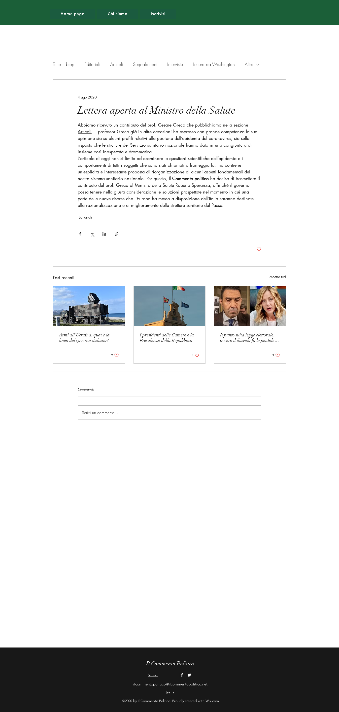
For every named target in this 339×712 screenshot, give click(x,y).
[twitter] (189, 675)
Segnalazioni (145, 64)
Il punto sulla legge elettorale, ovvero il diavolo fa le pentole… (249, 337)
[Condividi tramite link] (116, 234)
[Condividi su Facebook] (80, 234)
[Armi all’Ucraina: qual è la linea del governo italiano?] (89, 306)
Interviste (175, 64)
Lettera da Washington (214, 64)
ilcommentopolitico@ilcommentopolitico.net (170, 684)
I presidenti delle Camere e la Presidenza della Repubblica (167, 337)
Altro (249, 64)
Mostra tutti (278, 276)
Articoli (116, 64)
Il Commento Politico (170, 663)
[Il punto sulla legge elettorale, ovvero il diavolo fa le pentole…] (250, 306)
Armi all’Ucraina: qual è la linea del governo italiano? (84, 337)
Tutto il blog (63, 64)
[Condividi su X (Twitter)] (92, 234)
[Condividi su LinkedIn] (104, 234)
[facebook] (181, 675)
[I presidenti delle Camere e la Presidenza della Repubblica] (169, 306)
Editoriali (92, 64)
